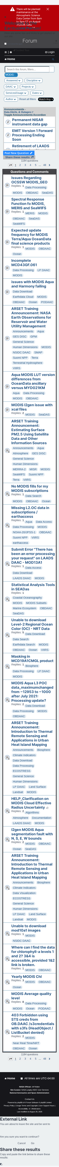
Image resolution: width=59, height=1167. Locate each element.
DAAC (10, 86)
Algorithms (32, 812)
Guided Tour (22, 50)
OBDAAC (32, 192)
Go (32, 1143)
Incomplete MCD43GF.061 (24, 262)
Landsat (18, 792)
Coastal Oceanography (27, 597)
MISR (33, 469)
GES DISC (19, 336)
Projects (26, 86)
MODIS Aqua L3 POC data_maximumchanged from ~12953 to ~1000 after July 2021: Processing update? (32, 692)
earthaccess (20, 542)
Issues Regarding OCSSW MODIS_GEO (29, 180)
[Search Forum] (52, 67)
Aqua (40, 331)
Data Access (44, 521)
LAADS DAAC (22, 578)
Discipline (32, 80)
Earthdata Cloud (23, 296)
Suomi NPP (20, 357)
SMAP (38, 352)
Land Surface (37, 786)
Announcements (23, 331)
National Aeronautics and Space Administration (29, 1093)
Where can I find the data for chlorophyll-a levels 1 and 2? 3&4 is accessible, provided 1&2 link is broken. (33, 956)
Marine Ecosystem (24, 608)
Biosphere (31, 665)
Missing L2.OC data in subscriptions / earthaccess (30, 512)
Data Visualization (24, 893)
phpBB (19, 1102)
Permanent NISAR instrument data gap (29, 122)
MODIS (17, 192)
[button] (10, 165)
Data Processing (35, 187)
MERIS (29, 213)
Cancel (22, 1143)
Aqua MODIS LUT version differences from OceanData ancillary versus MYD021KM (33, 381)
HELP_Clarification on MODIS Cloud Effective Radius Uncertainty (31, 803)
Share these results (17, 157)
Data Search (33, 495)
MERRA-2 (19, 469)
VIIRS (16, 368)
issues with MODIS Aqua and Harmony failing (32, 284)
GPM (33, 336)
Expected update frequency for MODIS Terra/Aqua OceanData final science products (31, 237)
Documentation (41, 817)
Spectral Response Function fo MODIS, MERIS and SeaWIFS (28, 203)
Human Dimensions (25, 347)
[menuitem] (50, 52)
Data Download (22, 291)
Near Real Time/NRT (26, 1043)
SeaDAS (47, 192)
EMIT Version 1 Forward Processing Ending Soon (32, 135)
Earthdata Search (24, 644)
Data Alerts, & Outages (17, 112)
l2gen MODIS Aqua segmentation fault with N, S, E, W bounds (32, 834)
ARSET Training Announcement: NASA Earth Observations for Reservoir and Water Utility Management (31, 317)
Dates (35, 93)
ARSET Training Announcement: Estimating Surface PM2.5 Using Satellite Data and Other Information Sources (30, 432)
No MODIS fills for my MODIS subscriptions (29, 488)
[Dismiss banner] (48, 9)
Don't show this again (15, 44)
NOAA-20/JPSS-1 (24, 532)
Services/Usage (15, 93)
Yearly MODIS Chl (26, 976)
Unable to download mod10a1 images (28, 928)
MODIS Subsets (36, 603)
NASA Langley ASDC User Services (35, 1090)
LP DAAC (44, 270)
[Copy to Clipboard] (1, 1164)
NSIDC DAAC (21, 352)
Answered (12, 80)
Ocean (17, 254)
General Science (23, 341)
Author (10, 99)
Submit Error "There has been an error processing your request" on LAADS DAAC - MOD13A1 (33, 556)
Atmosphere (20, 453)
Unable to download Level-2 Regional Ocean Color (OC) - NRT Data (32, 624)
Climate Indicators (24, 755)
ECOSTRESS (21, 770)
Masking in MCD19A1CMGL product (32, 658)
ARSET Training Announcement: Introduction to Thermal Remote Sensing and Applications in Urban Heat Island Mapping (31, 734)
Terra (34, 357)
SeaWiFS (19, 223)
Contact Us (29, 1099)
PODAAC (47, 302)
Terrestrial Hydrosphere (27, 362)
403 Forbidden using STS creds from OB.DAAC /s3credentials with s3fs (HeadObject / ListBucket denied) (32, 1024)
